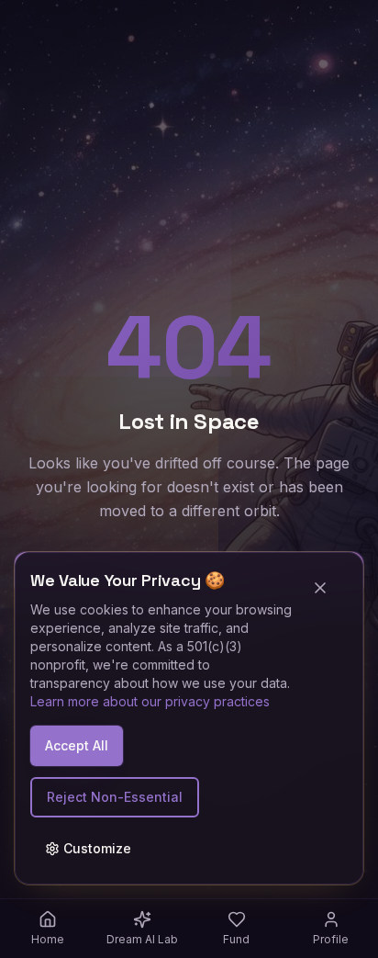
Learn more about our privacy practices (150, 701)
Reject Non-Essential (115, 797)
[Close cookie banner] (327, 588)
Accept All (76, 745)
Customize (97, 848)
